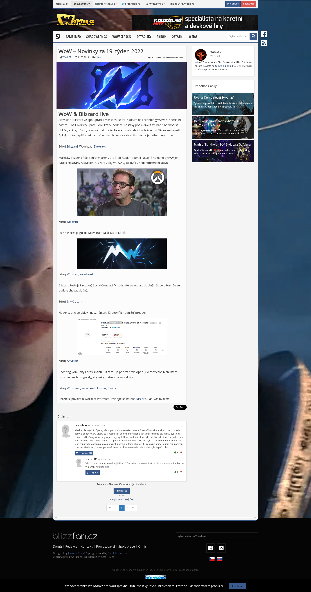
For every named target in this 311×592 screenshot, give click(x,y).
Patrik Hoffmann (117, 553)
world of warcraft (173, 58)
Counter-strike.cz (183, 4)
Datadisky (144, 36)
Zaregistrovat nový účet (121, 499)
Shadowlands (96, 36)
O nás (193, 36)
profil (208, 69)
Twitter (101, 388)
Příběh (161, 36)
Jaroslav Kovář (76, 553)
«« (110, 508)
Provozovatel (105, 546)
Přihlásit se (233, 4)
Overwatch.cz (156, 4)
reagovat (93, 472)
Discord (141, 399)
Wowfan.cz (83, 4)
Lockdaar (81, 425)
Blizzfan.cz (62, 4)
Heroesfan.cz (132, 4)
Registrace (248, 4)
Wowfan (72, 274)
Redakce (71, 546)
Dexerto (99, 146)
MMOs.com (74, 302)
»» (133, 508)
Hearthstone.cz (107, 4)
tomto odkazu (223, 66)
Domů (57, 546)
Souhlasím (237, 586)
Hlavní (98, 57)
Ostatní (178, 36)
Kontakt (87, 546)
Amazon (72, 361)
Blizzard (156, 58)
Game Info (73, 36)
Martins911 (91, 459)
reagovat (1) (85, 453)
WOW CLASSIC (121, 36)
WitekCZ (66, 57)
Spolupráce (126, 546)
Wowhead (86, 274)
